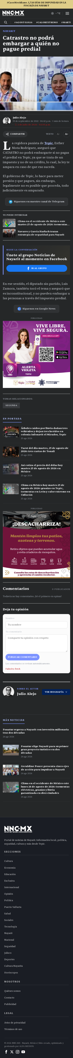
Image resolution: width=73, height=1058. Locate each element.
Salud (7, 913)
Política (8, 900)
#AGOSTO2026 (23, 22)
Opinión (8, 894)
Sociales (8, 920)
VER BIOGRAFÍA (54, 692)
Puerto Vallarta (12, 907)
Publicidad (10, 1004)
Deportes (9, 959)
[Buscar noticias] (5, 22)
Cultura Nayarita (13, 966)
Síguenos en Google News (39, 308)
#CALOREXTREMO (47, 22)
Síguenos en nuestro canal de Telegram (39, 201)
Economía (9, 867)
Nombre (9, 618)
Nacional (9, 940)
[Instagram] (17, 1052)
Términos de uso (13, 1029)
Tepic (48, 143)
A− (58, 134)
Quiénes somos (12, 991)
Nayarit (9, 31)
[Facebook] (6, 1052)
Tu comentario (13, 631)
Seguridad (9, 946)
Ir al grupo (39, 268)
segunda (11, 405)
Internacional (11, 887)
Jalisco (8, 953)
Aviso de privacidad (14, 1022)
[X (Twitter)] (12, 1052)
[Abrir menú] (67, 13)
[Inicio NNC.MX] (13, 13)
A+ (66, 134)
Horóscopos (11, 972)
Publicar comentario (22, 657)
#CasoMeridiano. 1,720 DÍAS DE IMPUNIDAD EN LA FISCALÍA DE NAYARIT (36, 4)
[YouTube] (23, 1052)
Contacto (9, 997)
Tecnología (10, 926)
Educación (10, 874)
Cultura (8, 861)
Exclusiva (9, 880)
